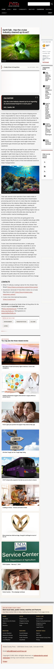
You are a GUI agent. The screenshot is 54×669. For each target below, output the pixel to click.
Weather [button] (31, 9)
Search (38, 633)
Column (33, 321)
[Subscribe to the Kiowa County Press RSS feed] (44, 171)
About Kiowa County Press (43, 637)
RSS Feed (38, 635)
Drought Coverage (8, 637)
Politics (4, 623)
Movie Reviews (23, 635)
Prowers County (23, 623)
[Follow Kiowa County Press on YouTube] (44, 176)
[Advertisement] (20, 82)
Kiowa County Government (43, 621)
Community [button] (22, 9)
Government (39, 619)
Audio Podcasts (23, 637)
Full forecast (45, 62)
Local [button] (9, 9)
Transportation (21, 321)
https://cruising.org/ (9, 299)
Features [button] (48, 9)
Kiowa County (23, 619)
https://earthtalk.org (7, 311)
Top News (5, 619)
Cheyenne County (24, 621)
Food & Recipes (23, 633)
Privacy (38, 639)
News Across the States (9, 621)
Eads (20, 625)
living (6, 326)
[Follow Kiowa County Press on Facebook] (44, 167)
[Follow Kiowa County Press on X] (44, 162)
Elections (5, 625)
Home (3, 9)
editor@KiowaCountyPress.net (17, 651)
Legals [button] (4, 13)
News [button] (14, 9)
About (50, 13)
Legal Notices (40, 627)
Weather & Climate (8, 635)
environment (8, 321)
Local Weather (6, 639)
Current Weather (7, 633)
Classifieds (40, 9)
